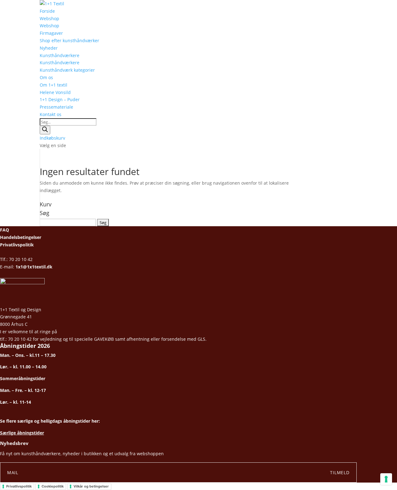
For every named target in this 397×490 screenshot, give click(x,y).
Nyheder (49, 48)
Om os (46, 77)
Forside (47, 11)
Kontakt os (50, 114)
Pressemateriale (56, 107)
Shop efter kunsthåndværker (69, 40)
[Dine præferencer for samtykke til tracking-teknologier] (386, 479)
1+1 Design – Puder (60, 99)
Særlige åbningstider (22, 433)
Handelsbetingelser (20, 237)
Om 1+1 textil (53, 85)
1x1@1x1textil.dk (34, 267)
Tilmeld (340, 472)
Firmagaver (51, 33)
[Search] (45, 130)
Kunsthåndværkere (59, 55)
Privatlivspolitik (17, 245)
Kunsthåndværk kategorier (67, 70)
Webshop (49, 18)
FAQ (4, 230)
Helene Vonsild (55, 92)
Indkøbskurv (52, 138)
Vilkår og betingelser (91, 486)
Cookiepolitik (53, 486)
